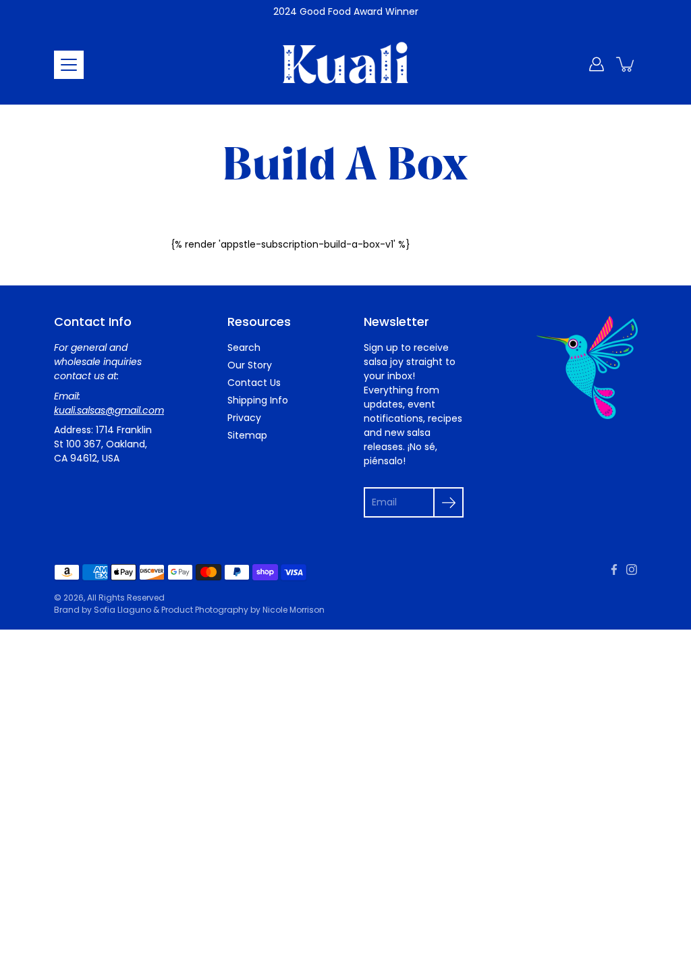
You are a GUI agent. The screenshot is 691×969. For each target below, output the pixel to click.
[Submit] (448, 502)
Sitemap (247, 435)
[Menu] (69, 65)
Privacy (244, 417)
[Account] (596, 64)
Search (243, 347)
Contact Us (254, 382)
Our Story (249, 365)
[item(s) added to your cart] (626, 64)
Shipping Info (257, 400)
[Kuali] (345, 64)
